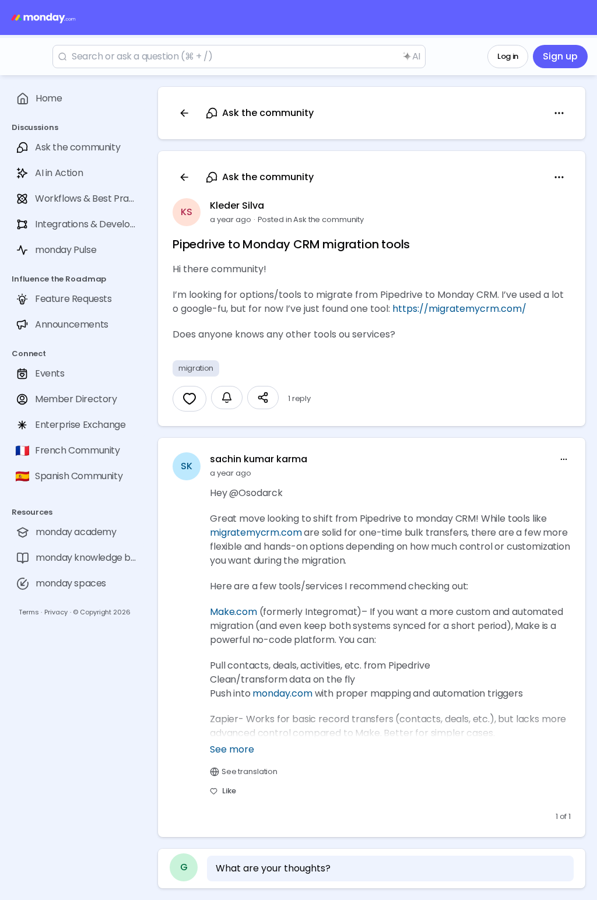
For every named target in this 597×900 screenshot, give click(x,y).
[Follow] (227, 397)
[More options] (564, 459)
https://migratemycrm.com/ (459, 308)
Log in (507, 56)
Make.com (233, 611)
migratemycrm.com (255, 532)
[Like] (189, 399)
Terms (28, 612)
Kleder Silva (237, 205)
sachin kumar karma (258, 459)
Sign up (560, 56)
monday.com (282, 693)
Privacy (55, 612)
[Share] (263, 397)
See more (232, 749)
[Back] (184, 113)
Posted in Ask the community (311, 219)
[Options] (559, 113)
